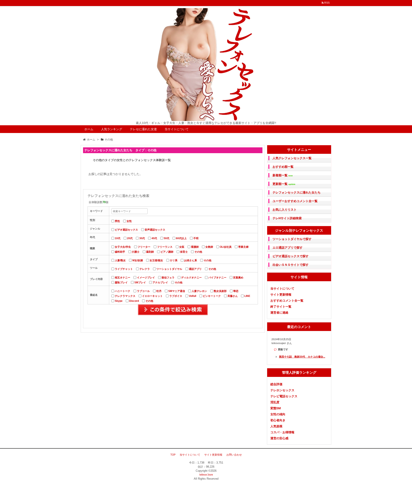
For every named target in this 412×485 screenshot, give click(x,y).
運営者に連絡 (279, 312)
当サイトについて (177, 129)
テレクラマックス (125, 296)
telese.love (206, 474)
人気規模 (276, 426)
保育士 (184, 251)
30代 (142, 238)
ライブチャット (124, 268)
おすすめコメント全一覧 (286, 300)
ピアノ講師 (167, 251)
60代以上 (181, 238)
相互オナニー (122, 277)
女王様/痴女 (156, 260)
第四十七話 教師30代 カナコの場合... (302, 356)
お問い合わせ (234, 454)
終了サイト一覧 (280, 306)
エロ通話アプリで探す (288, 247)
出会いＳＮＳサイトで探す (291, 264)
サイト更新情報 (280, 294)
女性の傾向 (277, 414)
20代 (130, 238)
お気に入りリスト (285, 209)
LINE (247, 296)
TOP (173, 454)
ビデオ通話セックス (126, 229)
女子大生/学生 (123, 246)
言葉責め (238, 277)
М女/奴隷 (137, 260)
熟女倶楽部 (220, 291)
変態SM (275, 408)
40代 (154, 238)
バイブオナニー (217, 277)
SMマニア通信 (176, 291)
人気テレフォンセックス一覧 (292, 158)
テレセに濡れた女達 (143, 129)
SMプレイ (140, 282)
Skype (119, 300)
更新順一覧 (284, 184)
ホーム (88, 129)
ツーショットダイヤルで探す (292, 238)
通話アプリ (195, 268)
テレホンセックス (282, 390)
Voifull (192, 296)
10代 (117, 238)
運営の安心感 (279, 438)
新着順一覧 (283, 175)
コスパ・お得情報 (282, 432)
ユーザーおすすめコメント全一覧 (295, 200)
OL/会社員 (226, 246)
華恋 (235, 291)
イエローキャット (152, 296)
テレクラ (144, 268)
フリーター (144, 246)
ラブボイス (175, 296)
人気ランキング (111, 129)
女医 (181, 246)
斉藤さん (232, 296)
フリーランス (165, 246)
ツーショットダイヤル (169, 268)
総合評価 (276, 384)
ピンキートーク (212, 296)
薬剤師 (150, 251)
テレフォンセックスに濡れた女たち (297, 192)
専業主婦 (243, 246)
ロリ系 (173, 260)
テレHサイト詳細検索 (287, 218)
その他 (198, 251)
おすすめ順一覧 (283, 166)
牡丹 (159, 291)
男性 (117, 221)
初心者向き (277, 420)
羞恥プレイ (121, 282)
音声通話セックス (155, 229)
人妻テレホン (199, 291)
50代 (166, 238)
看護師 (195, 246)
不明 (195, 238)
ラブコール (143, 291)
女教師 (209, 246)
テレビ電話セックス (283, 396)
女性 (129, 221)
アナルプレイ (160, 282)
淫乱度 (274, 402)
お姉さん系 (190, 260)
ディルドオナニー (191, 277)
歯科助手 (120, 251)
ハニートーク (122, 291)
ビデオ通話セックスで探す (291, 256)
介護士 (135, 251)
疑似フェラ (168, 277)
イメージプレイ (146, 277)
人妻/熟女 (120, 260)
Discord (134, 300)
